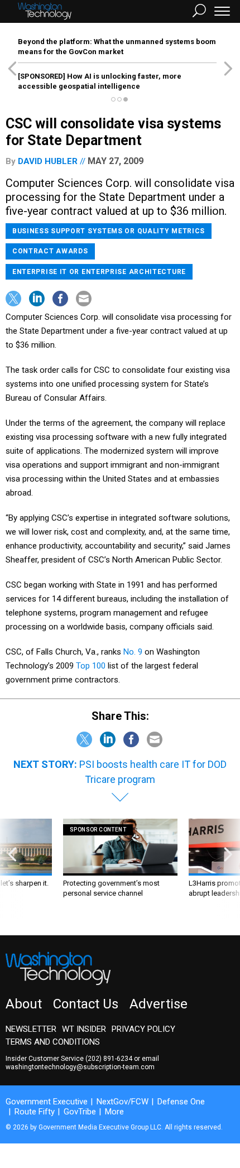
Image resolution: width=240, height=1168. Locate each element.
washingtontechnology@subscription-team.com (80, 1067)
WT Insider (84, 1029)
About (24, 1004)
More (114, 1112)
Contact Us (85, 1004)
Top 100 (92, 666)
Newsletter (31, 1029)
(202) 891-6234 (108, 1059)
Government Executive (47, 1102)
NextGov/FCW (122, 1102)
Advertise (158, 1004)
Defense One (181, 1102)
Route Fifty (35, 1112)
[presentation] (12, 869)
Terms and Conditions (53, 1042)
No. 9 (132, 652)
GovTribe (80, 1112)
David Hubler (48, 161)
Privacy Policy (143, 1029)
